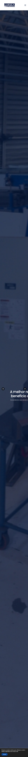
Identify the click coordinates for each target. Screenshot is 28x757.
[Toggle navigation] (22, 5)
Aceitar (4, 754)
